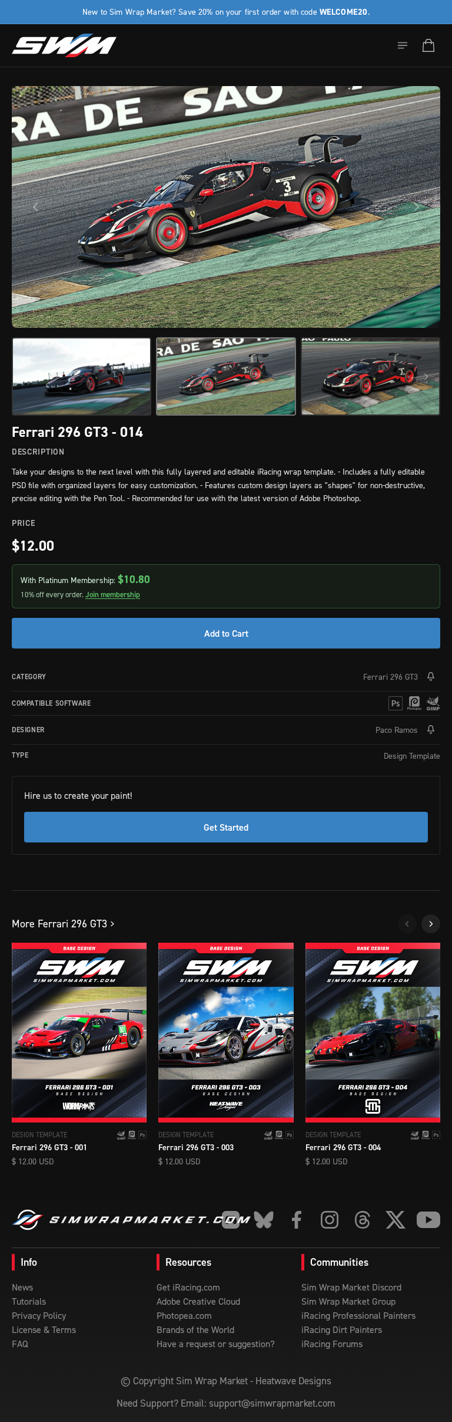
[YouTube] (428, 1220)
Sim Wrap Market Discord (351, 1287)
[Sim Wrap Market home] (64, 45)
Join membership (112, 595)
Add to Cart (226, 633)
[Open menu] (402, 45)
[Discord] (230, 1220)
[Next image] (417, 207)
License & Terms (44, 1329)
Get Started (226, 827)
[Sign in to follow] (430, 676)
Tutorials (29, 1301)
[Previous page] (407, 923)
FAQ (20, 1343)
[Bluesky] (263, 1220)
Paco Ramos (396, 730)
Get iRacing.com (188, 1287)
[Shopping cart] (428, 45)
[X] (395, 1220)
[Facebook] (296, 1220)
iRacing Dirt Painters (341, 1329)
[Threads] (362, 1220)
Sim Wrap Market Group (348, 1301)
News (22, 1287)
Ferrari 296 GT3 (390, 677)
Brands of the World (195, 1329)
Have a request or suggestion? (216, 1343)
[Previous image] (35, 207)
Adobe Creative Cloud (198, 1301)
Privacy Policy (39, 1315)
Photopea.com (184, 1315)
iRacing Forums (332, 1343)
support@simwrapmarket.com (272, 1403)
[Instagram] (329, 1220)
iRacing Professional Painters (358, 1315)
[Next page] (430, 923)
